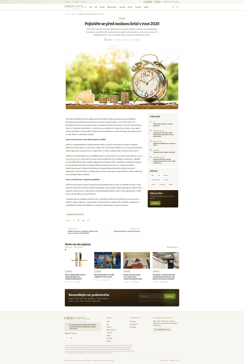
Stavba (102, 7)
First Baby (83, 1)
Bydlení (73, 14)
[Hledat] (173, 7)
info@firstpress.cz (163, 329)
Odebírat (155, 203)
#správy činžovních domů (75, 214)
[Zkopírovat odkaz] (88, 220)
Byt (96, 7)
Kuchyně (138, 7)
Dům (90, 7)
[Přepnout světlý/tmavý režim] (177, 7)
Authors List (164, 360)
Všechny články (172, 247)
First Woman (75, 1)
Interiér (130, 7)
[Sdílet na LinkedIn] (83, 220)
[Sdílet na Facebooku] (74, 220)
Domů (67, 14)
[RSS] (71, 338)
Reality (146, 7)
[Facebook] (66, 338)
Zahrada (122, 7)
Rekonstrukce (112, 7)
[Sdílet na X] (79, 220)
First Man (67, 1)
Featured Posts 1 (174, 360)
